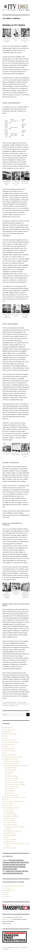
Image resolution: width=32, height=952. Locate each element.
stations (24, 703)
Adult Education (8, 727)
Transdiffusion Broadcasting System (14, 886)
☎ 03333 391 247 (6, 919)
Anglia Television (10, 812)
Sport (5, 753)
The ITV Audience (8, 803)
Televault (6, 892)
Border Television (10, 818)
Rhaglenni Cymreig (9, 748)
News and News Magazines (11, 742)
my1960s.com (7, 896)
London (9, 774)
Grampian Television (11, 822)
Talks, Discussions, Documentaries (13, 757)
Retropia (6, 894)
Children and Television (10, 734)
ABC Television (9, 810)
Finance (6, 738)
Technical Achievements (10, 759)
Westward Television (10, 848)
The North (10, 793)
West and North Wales (13, 795)
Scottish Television (10, 833)
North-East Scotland (12, 778)
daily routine (20, 702)
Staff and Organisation (10, 755)
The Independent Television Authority (14, 801)
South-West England (12, 786)
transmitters (12, 705)
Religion (6, 746)
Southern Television (10, 835)
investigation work (12, 703)
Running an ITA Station (13, 25)
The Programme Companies (11, 807)
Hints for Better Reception (12, 761)
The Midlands (10, 791)
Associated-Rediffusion (11, 816)
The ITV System (8, 805)
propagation (19, 703)
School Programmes (9, 750)
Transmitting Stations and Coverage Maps (16, 765)
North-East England (12, 776)
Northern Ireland (12, 780)
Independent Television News (13, 831)
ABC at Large (7, 888)
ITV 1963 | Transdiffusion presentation (10, 947)
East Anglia (10, 772)
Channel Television (10, 820)
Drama (6, 736)
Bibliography (7, 731)
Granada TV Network (11, 824)
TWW (6, 837)
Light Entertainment (9, 740)
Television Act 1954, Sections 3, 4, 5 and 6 (15, 797)
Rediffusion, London (9, 890)
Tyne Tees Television (10, 839)
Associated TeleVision (11, 814)
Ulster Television (10, 841)
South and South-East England (15, 782)
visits (16, 705)
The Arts (6, 799)
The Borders (10, 788)
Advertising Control (9, 729)
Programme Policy (9, 744)
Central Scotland (11, 767)
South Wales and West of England (16, 784)
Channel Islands (11, 769)
